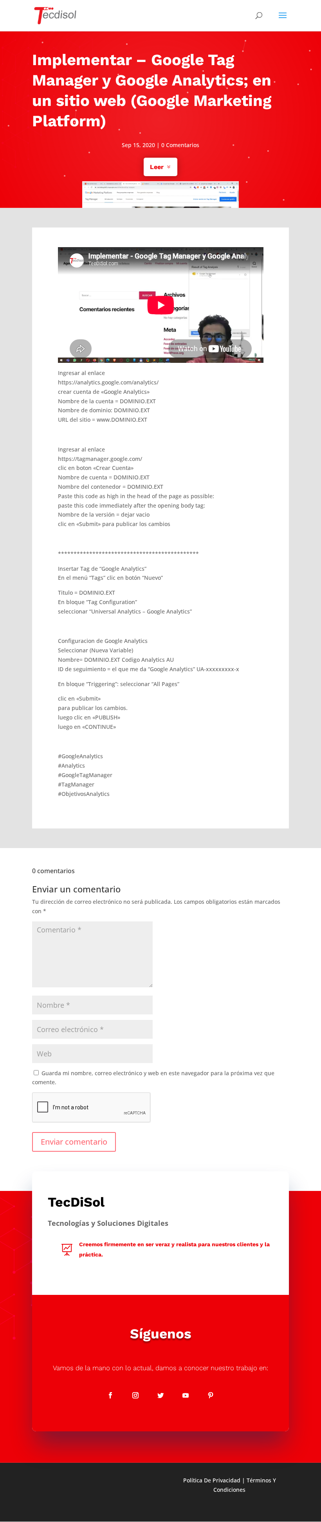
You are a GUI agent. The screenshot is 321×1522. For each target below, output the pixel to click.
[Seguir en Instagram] (135, 1395)
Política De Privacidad (211, 1480)
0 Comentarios (180, 145)
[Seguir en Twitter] (160, 1395)
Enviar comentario (74, 1141)
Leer (157, 167)
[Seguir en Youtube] (185, 1395)
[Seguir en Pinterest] (210, 1395)
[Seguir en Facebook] (110, 1395)
